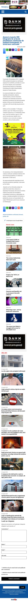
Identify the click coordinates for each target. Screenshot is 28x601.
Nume (3, 544)
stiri (7, 216)
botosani (21, 214)
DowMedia (16, 594)
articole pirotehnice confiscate (10, 214)
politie (4, 216)
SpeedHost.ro (22, 592)
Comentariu (5, 529)
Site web (3, 555)
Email (3, 550)
